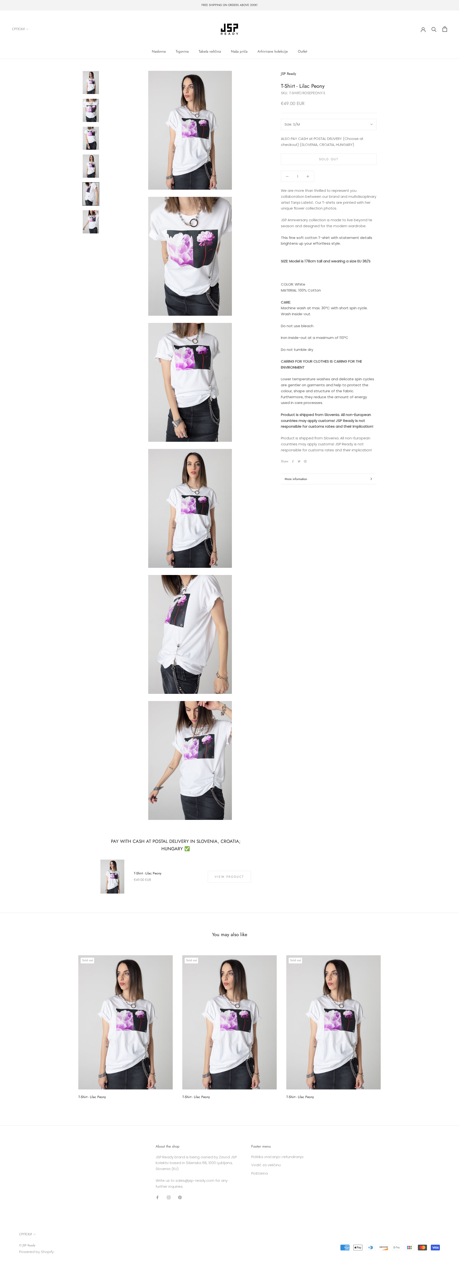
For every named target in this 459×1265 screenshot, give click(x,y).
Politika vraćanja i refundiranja (277, 1156)
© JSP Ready (27, 1245)
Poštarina (259, 1173)
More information (296, 479)
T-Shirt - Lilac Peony (147, 873)
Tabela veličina (210, 51)
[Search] (434, 29)
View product (229, 876)
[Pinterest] (305, 461)
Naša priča (239, 51)
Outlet (302, 51)
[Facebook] (292, 461)
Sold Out (329, 159)
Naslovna (159, 51)
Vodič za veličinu (266, 1164)
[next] (444, 1025)
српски (18, 29)
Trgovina (182, 51)
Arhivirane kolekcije (272, 51)
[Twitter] (299, 461)
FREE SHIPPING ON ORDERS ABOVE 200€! (230, 5)
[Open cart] (445, 29)
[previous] (15, 1025)
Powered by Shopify (36, 1251)
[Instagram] (168, 1197)
